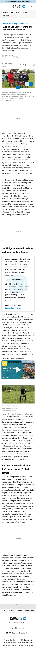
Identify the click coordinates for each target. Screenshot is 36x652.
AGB (21, 640)
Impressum (22, 645)
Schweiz (18, 12)
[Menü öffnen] (2, 6)
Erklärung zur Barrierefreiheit (22, 643)
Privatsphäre (8, 640)
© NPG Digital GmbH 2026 (18, 623)
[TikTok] (19, 628)
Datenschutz (28, 640)
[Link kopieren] (16, 65)
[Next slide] (31, 84)
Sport (12, 12)
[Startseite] (4, 610)
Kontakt (14, 645)
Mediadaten (8, 643)
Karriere (15, 640)
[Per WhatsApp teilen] (28, 65)
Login (33, 6)
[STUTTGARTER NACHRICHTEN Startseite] (18, 6)
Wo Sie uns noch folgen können (19, 633)
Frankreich (25, 12)
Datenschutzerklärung (13, 308)
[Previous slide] (27, 84)
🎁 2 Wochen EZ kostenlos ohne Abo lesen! (18, 1)
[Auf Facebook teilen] (20, 65)
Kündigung (6, 645)
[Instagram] (12, 628)
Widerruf (30, 645)
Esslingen (5, 12)
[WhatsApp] (16, 628)
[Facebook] (23, 628)
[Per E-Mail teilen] (24, 65)
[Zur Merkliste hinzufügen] (33, 65)
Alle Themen (6, 15)
